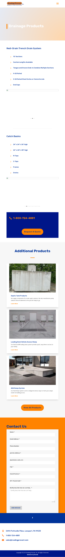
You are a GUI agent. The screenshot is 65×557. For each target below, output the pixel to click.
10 (38, 206)
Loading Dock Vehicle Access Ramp (24, 342)
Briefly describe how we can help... (21, 488)
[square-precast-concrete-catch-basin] (32, 178)
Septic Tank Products (19, 296)
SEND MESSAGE (15, 508)
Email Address (15, 439)
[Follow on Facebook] (32, 517)
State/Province (15, 474)
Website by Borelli (32, 554)
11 (39, 206)
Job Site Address (15, 453)
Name (12, 432)
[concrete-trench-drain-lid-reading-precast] (32, 90)
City (11, 467)
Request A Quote (32, 232)
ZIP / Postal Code (15, 481)
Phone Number (14, 446)
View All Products (32, 408)
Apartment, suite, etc (16, 460)
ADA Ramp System (18, 388)
